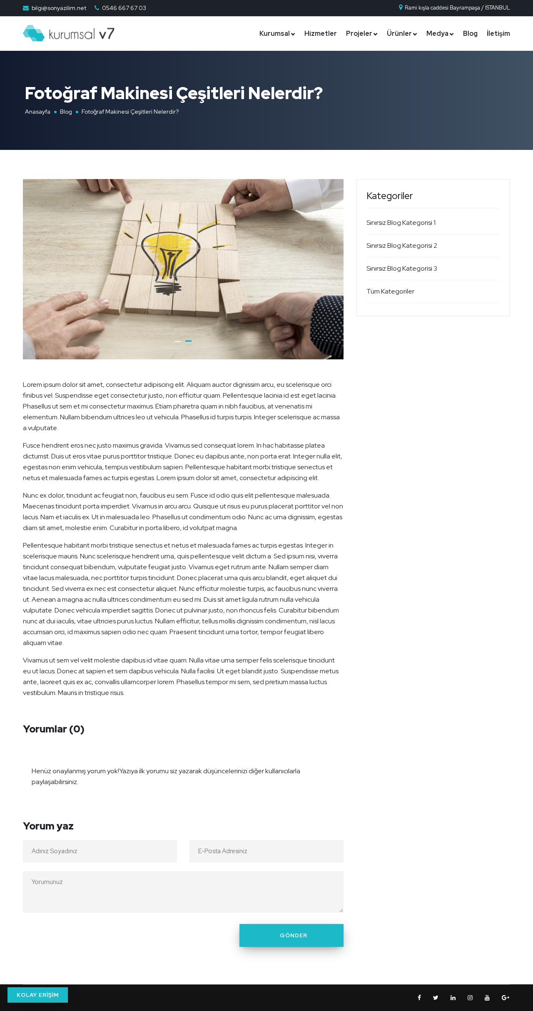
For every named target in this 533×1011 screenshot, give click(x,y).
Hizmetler (320, 33)
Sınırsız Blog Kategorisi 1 (401, 222)
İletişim (498, 33)
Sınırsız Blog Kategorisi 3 (401, 268)
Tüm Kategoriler (390, 291)
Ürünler (399, 33)
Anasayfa (37, 111)
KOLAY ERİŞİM (38, 995)
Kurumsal (274, 33)
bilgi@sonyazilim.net (59, 8)
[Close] (334, 766)
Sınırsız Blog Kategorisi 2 (401, 245)
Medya (437, 33)
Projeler (359, 33)
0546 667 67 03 (124, 8)
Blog (470, 33)
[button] (178, 341)
